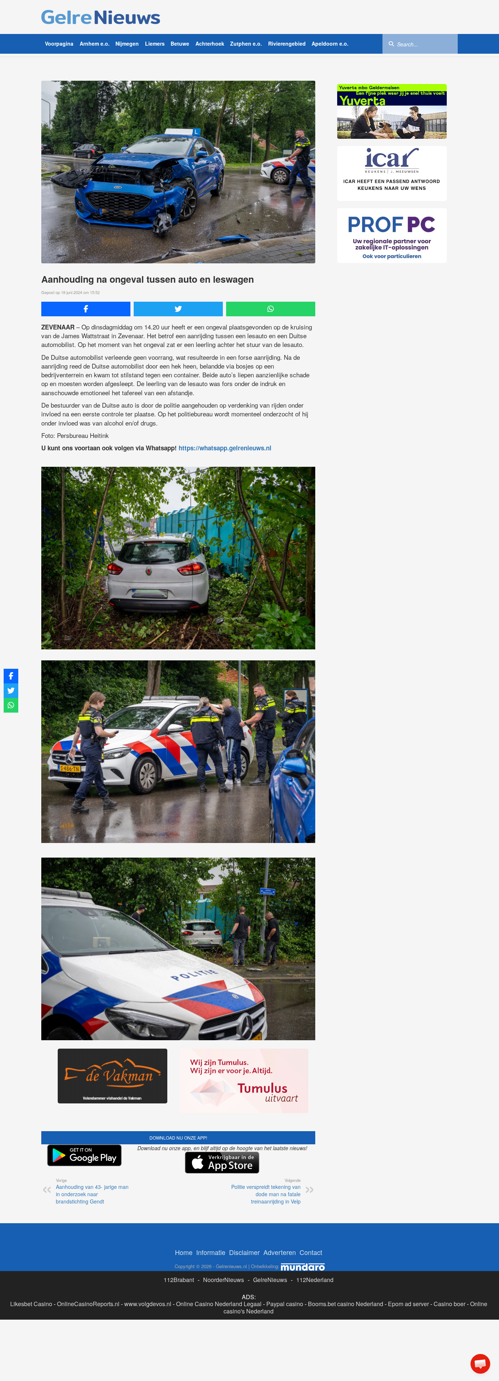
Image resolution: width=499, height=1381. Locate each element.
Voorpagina (59, 43)
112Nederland (315, 1279)
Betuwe (180, 43)
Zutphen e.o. (246, 43)
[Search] (391, 43)
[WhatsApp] (270, 309)
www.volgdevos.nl (147, 1304)
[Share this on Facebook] (85, 309)
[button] (480, 1364)
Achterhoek (209, 43)
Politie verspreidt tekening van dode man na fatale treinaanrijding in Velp (266, 1191)
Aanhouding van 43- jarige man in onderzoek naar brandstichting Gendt (92, 1191)
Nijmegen (127, 43)
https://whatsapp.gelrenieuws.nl (225, 447)
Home (184, 1252)
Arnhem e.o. (95, 43)
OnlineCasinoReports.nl (88, 1304)
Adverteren (279, 1252)
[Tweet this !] (178, 309)
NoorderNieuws (223, 1279)
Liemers (155, 43)
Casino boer (449, 1304)
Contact (311, 1252)
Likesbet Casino (31, 1304)
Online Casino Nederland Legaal (219, 1304)
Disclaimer (244, 1252)
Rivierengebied (287, 43)
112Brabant (179, 1279)
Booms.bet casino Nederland (345, 1304)
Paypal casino (284, 1304)
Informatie (210, 1252)
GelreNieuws (270, 1279)
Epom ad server (408, 1304)
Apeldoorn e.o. (330, 43)
